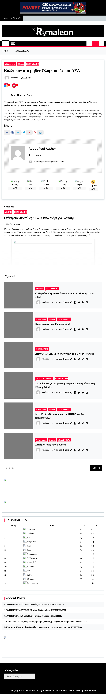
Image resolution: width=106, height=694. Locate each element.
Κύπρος (21, 64)
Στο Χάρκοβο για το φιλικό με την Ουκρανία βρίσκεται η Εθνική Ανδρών (65, 385)
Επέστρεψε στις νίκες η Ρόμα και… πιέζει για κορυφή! (39, 218)
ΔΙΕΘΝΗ (8, 212)
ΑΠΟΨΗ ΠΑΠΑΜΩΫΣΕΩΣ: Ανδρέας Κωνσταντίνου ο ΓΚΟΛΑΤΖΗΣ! (35, 604)
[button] (89, 43)
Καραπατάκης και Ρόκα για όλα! (52, 323)
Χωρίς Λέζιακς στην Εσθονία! (50, 444)
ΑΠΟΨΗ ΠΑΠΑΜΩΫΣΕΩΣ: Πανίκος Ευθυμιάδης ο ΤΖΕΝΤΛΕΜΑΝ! (35, 610)
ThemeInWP (90, 690)
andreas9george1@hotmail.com (49, 161)
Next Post (9, 207)
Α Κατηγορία (10, 64)
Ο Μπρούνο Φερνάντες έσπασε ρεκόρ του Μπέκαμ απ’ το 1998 (64, 295)
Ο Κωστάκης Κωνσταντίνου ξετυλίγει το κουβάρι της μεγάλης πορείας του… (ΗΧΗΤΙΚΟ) (43, 627)
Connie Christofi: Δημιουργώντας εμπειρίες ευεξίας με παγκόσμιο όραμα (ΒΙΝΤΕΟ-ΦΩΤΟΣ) (46, 621)
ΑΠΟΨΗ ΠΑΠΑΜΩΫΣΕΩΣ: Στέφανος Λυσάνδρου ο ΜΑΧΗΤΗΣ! (33, 616)
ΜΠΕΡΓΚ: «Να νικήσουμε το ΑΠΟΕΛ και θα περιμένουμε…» (59, 416)
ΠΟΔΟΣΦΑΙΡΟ (32, 64)
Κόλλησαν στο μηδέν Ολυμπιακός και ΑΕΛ (42, 70)
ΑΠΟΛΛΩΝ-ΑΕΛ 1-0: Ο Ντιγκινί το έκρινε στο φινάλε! (64, 353)
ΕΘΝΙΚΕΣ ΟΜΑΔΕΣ (44, 379)
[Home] (5, 43)
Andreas (35, 155)
